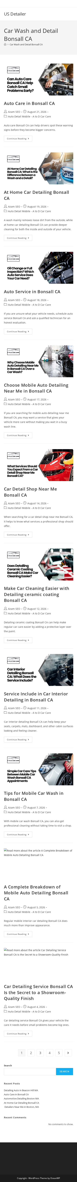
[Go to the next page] (68, 1052)
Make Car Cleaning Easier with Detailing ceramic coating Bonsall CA (36, 594)
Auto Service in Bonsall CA (32, 291)
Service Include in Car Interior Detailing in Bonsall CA (36, 697)
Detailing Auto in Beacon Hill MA (21, 1090)
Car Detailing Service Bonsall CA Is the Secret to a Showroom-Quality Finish (38, 992)
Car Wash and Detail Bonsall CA (26, 44)
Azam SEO (14, 111)
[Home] (5, 44)
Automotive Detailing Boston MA (21, 1098)
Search (8, 1065)
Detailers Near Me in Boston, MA (21, 1106)
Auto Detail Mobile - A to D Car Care (29, 116)
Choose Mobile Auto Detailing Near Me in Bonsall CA (36, 388)
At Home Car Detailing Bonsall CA (21, 1102)
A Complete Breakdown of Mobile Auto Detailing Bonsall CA (36, 893)
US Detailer (15, 14)
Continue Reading (19, 138)
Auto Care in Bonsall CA (29, 103)
